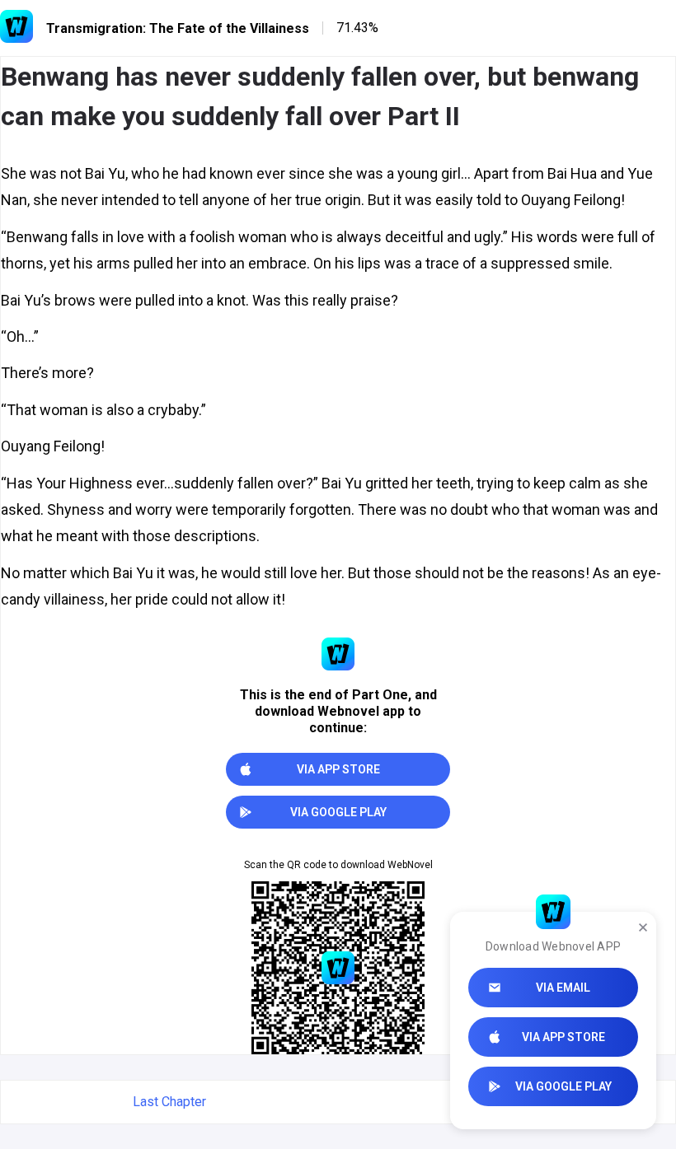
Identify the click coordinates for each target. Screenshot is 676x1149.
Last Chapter (169, 1101)
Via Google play (563, 1086)
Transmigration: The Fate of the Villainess (177, 28)
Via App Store (563, 1037)
